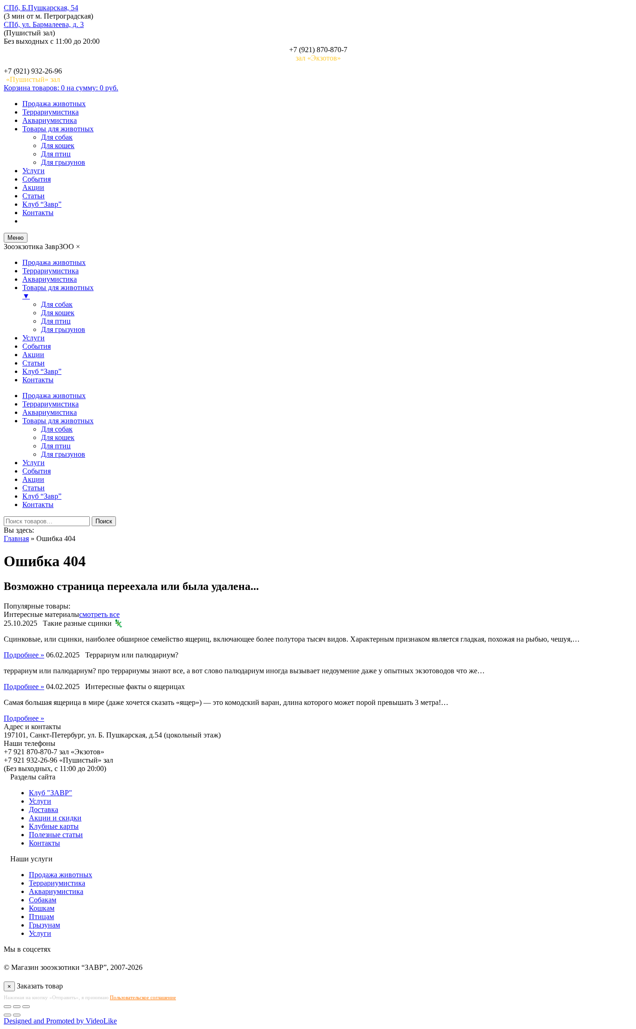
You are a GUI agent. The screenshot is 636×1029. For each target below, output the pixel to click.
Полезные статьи (56, 835)
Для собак (57, 137)
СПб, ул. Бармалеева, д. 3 (44, 24)
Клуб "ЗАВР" (50, 793)
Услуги (33, 171)
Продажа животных (54, 104)
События (36, 179)
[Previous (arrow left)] (7, 1015)
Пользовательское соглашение (143, 997)
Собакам (42, 900)
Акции (33, 187)
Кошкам (41, 908)
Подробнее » (24, 655)
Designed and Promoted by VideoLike (60, 1021)
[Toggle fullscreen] (16, 1006)
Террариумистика (50, 112)
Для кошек (57, 145)
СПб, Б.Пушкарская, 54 (41, 8)
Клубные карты (54, 826)
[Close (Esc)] (7, 1006)
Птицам (41, 917)
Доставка (43, 809)
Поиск (103, 521)
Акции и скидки (55, 818)
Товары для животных (58, 129)
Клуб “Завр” (41, 204)
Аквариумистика (49, 120)
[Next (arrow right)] (16, 1015)
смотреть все (99, 614)
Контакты (38, 213)
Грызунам (44, 925)
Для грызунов (63, 162)
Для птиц (56, 154)
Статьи (33, 196)
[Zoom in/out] (26, 1006)
